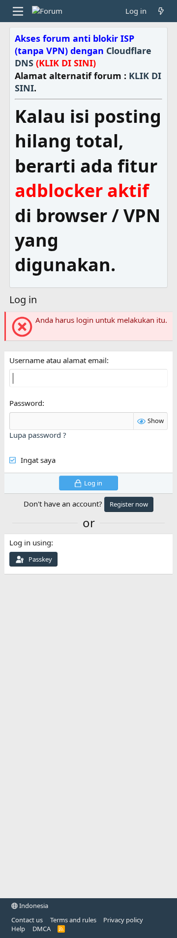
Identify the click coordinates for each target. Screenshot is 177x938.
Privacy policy (123, 919)
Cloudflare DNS (83, 57)
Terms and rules (73, 919)
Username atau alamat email (58, 360)
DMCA (41, 928)
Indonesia (33, 905)
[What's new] (161, 11)
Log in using (30, 542)
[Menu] (18, 11)
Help (18, 928)
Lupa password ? (37, 435)
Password (25, 403)
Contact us (27, 919)
